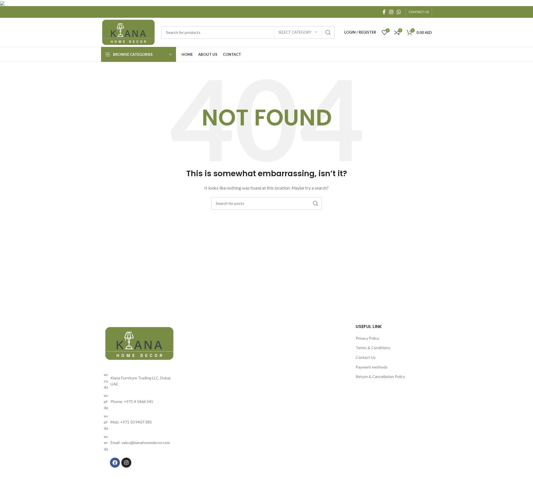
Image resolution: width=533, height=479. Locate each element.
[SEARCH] (328, 32)
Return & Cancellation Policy (380, 376)
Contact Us (366, 357)
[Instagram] (126, 463)
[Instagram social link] (391, 12)
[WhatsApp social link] (399, 12)
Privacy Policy (367, 338)
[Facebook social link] (384, 12)
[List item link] (139, 401)
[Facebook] (115, 463)
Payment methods (372, 367)
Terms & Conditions (373, 347)
